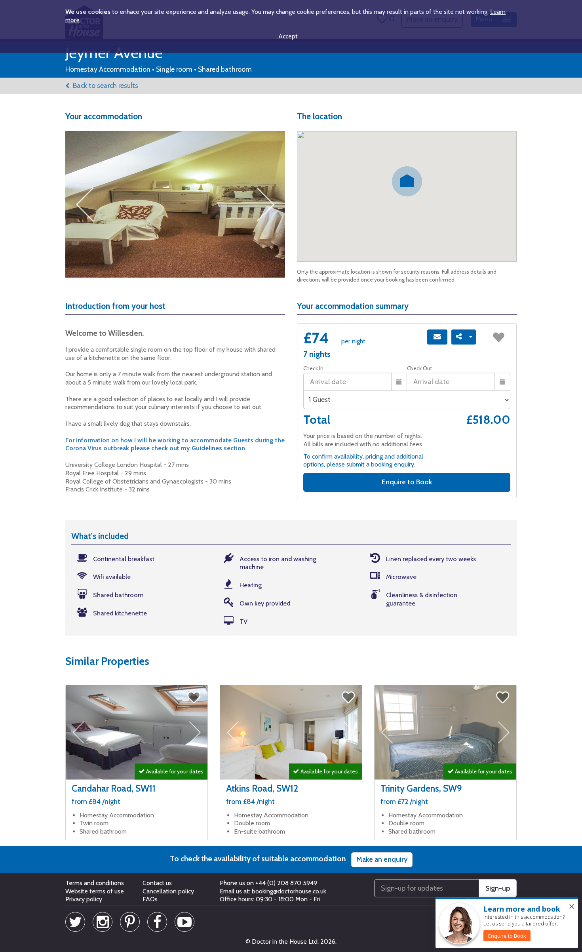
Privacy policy (83, 899)
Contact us (157, 883)
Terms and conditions (94, 883)
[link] (507, 935)
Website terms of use (94, 891)
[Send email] (437, 337)
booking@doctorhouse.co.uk (289, 891)
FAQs (150, 899)
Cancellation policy (168, 891)
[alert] (507, 923)
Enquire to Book (407, 482)
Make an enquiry (381, 859)
